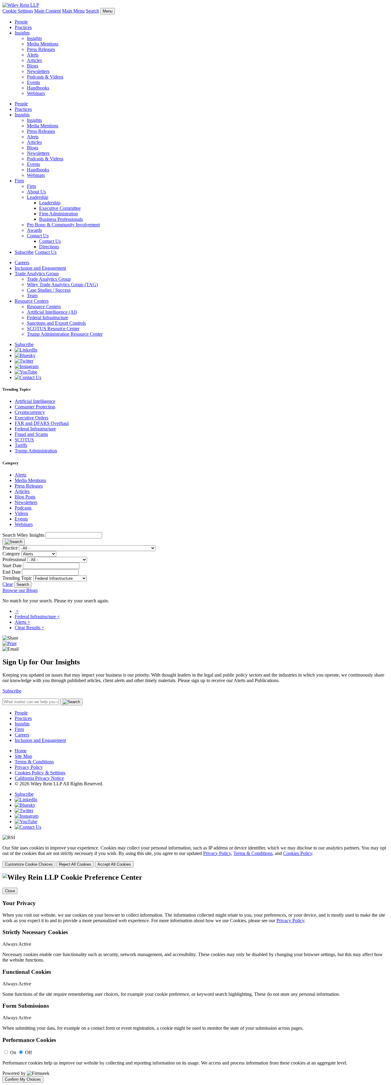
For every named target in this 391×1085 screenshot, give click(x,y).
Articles (34, 60)
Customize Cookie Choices (29, 864)
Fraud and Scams (31, 434)
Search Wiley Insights (23, 535)
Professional (14, 559)
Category (11, 553)
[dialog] (195, 856)
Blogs (32, 65)
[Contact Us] (28, 377)
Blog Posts (25, 496)
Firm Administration (58, 213)
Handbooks (38, 87)
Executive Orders (31, 417)
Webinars (36, 93)
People (21, 21)
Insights (22, 32)
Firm (19, 180)
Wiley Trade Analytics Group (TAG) (62, 284)
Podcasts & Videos (45, 76)
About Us (36, 191)
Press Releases (41, 49)
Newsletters (38, 71)
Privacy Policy (29, 767)
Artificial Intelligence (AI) (52, 312)
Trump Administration (36, 450)
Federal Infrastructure (47, 317)
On (13, 1052)
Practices (23, 27)
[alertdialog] (195, 977)
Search (92, 10)
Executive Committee (60, 208)
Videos (21, 513)
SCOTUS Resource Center (53, 328)
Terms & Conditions (34, 761)
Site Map (23, 756)
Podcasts (23, 507)
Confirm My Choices (23, 1079)
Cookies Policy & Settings (40, 772)
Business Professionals (61, 219)
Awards (34, 230)
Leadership (37, 197)
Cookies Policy (297, 853)
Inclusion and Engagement (40, 268)
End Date (11, 572)
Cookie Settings (17, 10)
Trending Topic (17, 578)
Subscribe (24, 252)
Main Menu (73, 10)
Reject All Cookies (75, 864)
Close (10, 891)
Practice (10, 547)
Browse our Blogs (20, 590)
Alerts (32, 54)
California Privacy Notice (39, 778)
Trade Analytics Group (37, 273)
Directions (49, 246)
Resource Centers (32, 301)
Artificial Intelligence (35, 401)
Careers (22, 262)
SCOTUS (24, 439)
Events (33, 82)
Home (21, 750)
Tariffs (21, 445)
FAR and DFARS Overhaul (42, 423)
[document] (195, 977)
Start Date (12, 565)
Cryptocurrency (30, 412)
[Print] (9, 643)
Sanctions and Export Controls (56, 323)
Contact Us (38, 235)
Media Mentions (42, 43)
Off (28, 1052)
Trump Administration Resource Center (65, 334)
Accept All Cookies (114, 864)
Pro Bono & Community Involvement (63, 224)
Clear (7, 584)
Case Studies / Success (49, 290)
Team (32, 295)
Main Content (47, 10)
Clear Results (29, 627)
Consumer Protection (35, 406)
